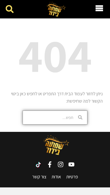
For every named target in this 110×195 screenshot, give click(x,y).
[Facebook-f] (50, 164)
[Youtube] (71, 164)
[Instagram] (60, 164)
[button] (9, 9)
